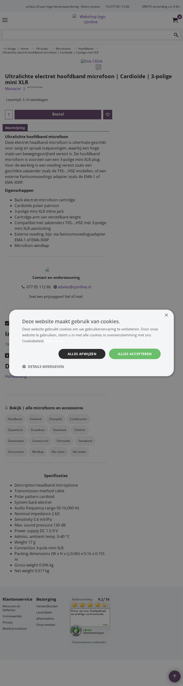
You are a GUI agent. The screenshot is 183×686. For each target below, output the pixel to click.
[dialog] (91, 343)
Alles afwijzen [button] (82, 353)
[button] (43, 366)
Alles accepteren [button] (135, 353)
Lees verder (54, 340)
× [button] (166, 315)
